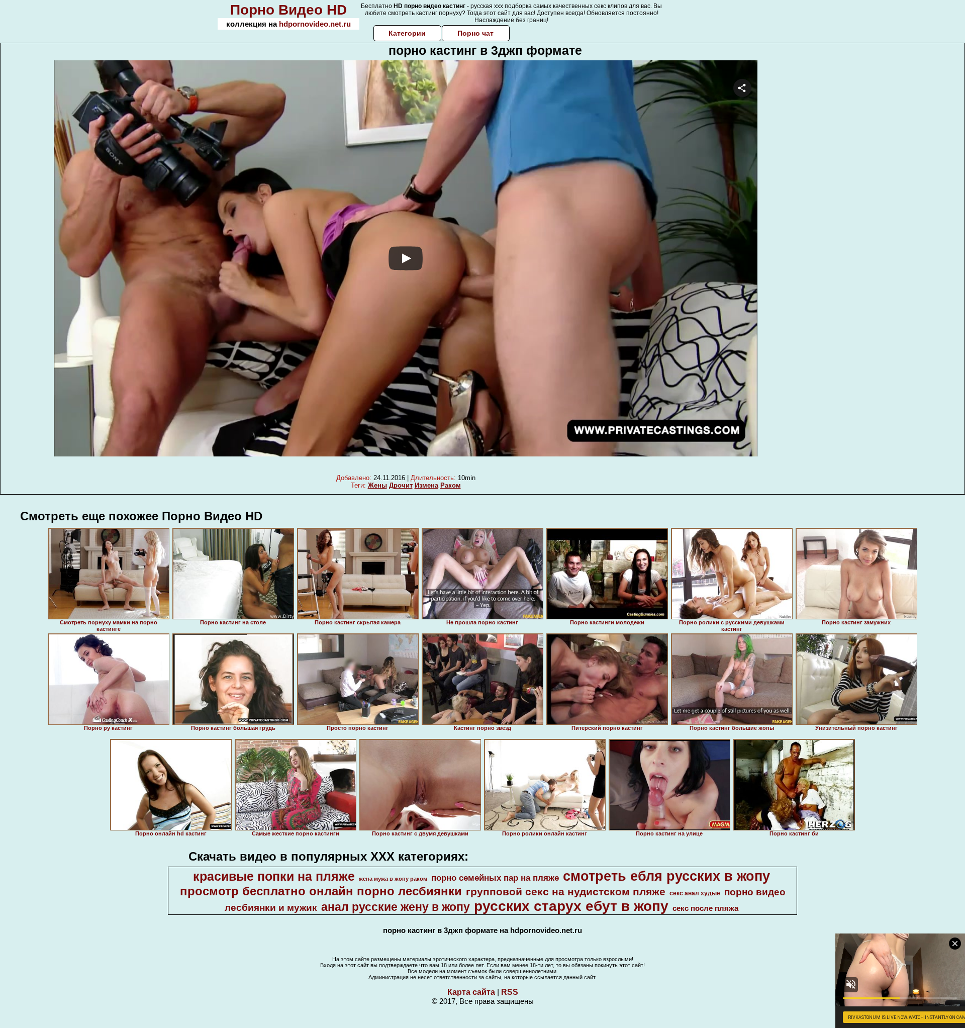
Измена (426, 485)
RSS (509, 992)
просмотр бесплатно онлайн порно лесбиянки (321, 891)
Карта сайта (471, 992)
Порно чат (475, 33)
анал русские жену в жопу (395, 906)
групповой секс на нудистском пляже (565, 892)
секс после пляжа (705, 908)
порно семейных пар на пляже (495, 878)
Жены (377, 485)
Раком (450, 485)
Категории (407, 33)
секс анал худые (694, 893)
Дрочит (401, 485)
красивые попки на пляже (274, 876)
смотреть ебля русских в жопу (666, 876)
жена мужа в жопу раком (393, 879)
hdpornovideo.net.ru (315, 24)
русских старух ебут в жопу (571, 906)
